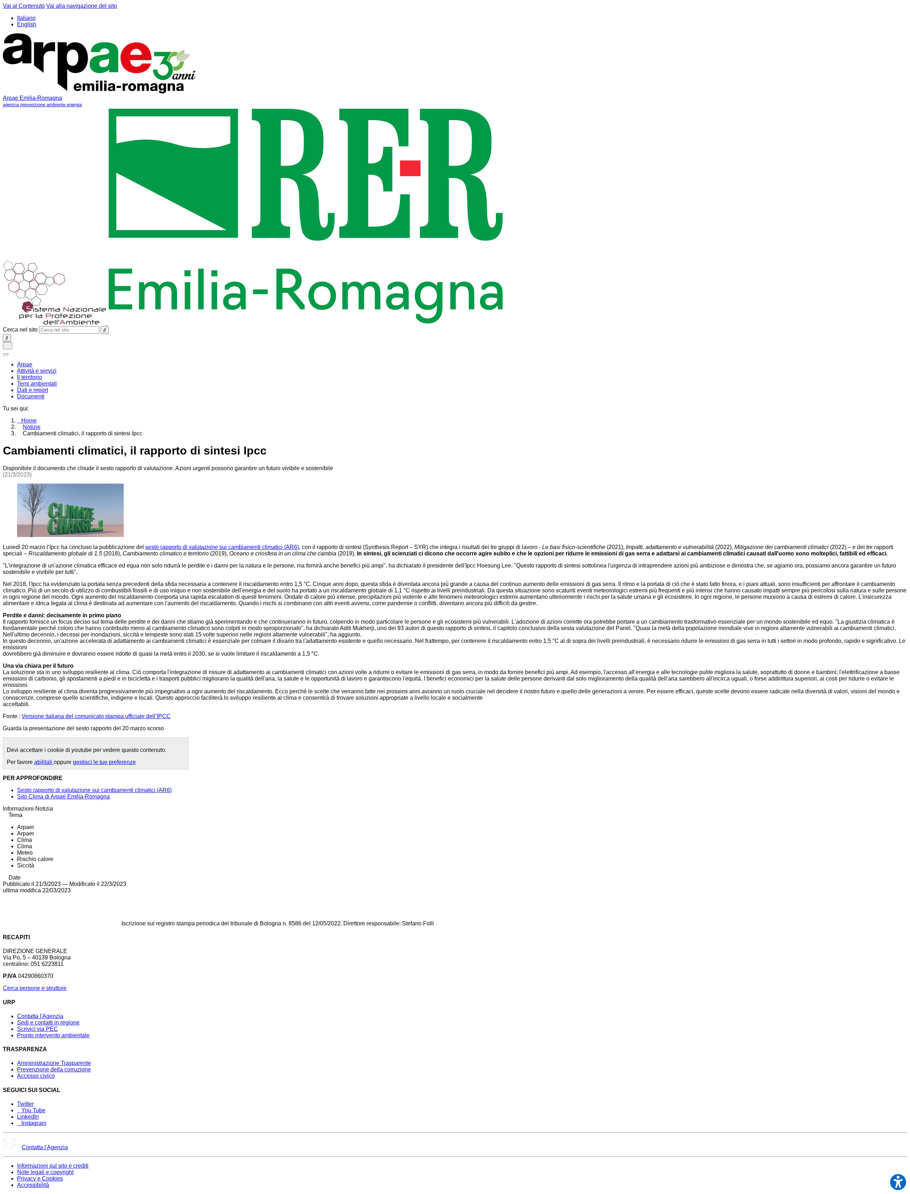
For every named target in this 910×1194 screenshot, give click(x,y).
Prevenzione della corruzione (54, 1069)
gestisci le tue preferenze (104, 762)
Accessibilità (33, 1185)
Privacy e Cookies (40, 1179)
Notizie (32, 427)
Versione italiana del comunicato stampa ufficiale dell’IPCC (96, 716)
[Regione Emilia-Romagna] (305, 323)
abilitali (44, 762)
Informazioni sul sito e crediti (53, 1166)
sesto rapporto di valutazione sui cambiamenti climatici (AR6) (222, 547)
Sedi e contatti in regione (48, 1023)
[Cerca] (105, 330)
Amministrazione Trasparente (54, 1063)
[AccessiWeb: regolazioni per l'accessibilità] (898, 1182)
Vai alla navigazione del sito (81, 6)
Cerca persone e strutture (34, 988)
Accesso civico (36, 1076)
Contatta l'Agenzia (40, 1016)
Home (29, 421)
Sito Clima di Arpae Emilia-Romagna (63, 797)
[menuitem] (24, 364)
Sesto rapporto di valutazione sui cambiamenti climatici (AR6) (94, 790)
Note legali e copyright (45, 1172)
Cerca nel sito (20, 330)
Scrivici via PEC (37, 1029)
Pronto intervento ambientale (53, 1035)
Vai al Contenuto (24, 6)
